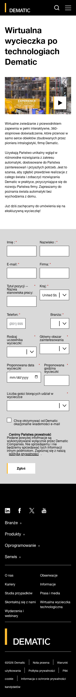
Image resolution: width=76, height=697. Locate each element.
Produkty (13, 533)
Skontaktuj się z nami (20, 601)
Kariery (10, 584)
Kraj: (44, 285)
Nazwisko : (49, 241)
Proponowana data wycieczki (23, 366)
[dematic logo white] (27, 642)
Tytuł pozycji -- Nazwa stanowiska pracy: (21, 288)
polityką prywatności (24, 453)
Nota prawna (41, 662)
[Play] (38, 95)
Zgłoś (21, 468)
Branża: (57, 314)
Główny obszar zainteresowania (54, 337)
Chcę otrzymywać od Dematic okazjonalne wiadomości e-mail (37, 421)
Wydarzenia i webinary (14, 612)
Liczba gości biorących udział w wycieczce (37, 394)
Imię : (12, 241)
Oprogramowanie (20, 544)
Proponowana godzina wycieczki (56, 367)
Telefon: (13, 314)
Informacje (48, 584)
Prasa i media (50, 592)
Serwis (11, 556)
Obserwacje (49, 575)
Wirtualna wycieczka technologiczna (55, 603)
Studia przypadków (18, 592)
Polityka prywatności (42, 670)
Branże (11, 522)
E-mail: (13, 263)
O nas (9, 575)
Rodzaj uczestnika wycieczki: (21, 339)
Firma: (45, 263)
